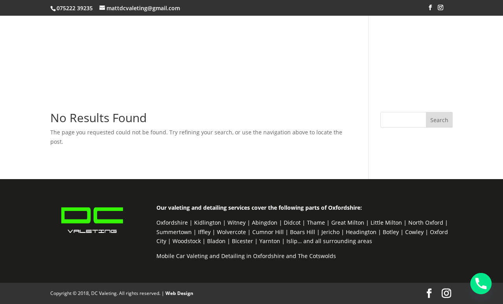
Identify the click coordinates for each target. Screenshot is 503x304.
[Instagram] (440, 10)
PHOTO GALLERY (147, 66)
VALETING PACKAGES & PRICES (137, 40)
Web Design (179, 293)
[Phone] (481, 283)
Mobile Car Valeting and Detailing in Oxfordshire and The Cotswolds (246, 256)
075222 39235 (75, 8)
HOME (71, 40)
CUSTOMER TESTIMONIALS (319, 40)
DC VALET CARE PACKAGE (230, 40)
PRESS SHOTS (388, 40)
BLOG (228, 66)
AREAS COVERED (87, 66)
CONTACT (196, 66)
